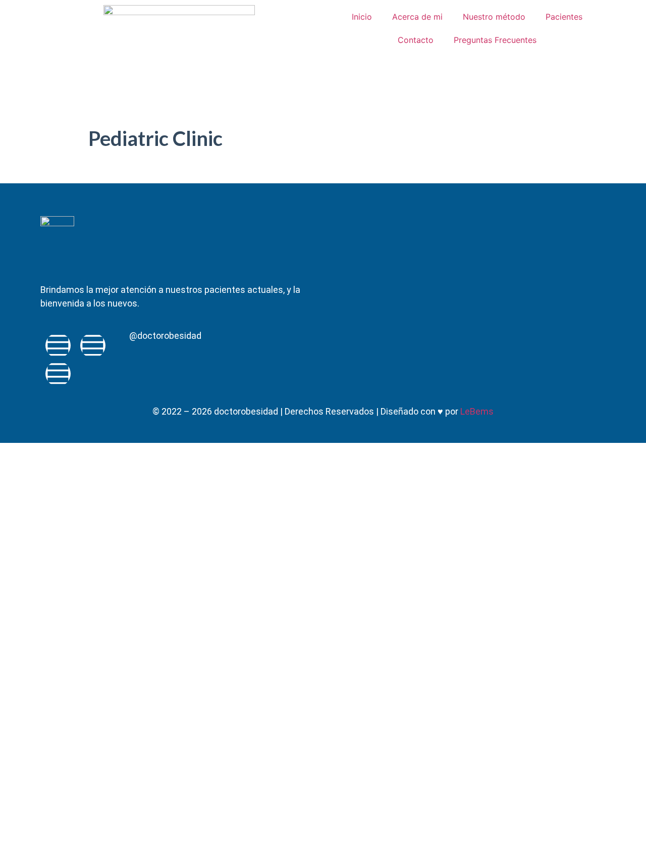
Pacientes (564, 17)
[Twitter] (92, 345)
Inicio (362, 17)
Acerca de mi (417, 17)
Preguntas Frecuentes (495, 40)
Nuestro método (494, 17)
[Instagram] (58, 373)
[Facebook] (58, 345)
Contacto (416, 40)
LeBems (477, 411)
